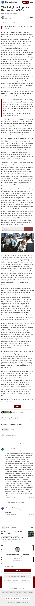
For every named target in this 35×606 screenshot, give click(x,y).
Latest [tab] (7, 527)
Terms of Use (25, 580)
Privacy (21, 592)
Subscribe (25, 2)
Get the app (25, 598)
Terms (25, 592)
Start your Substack (13, 598)
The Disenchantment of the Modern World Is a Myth (13, 533)
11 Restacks (20, 412)
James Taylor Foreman (11, 16)
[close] (30, 547)
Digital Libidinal (9, 449)
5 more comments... (6, 519)
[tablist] (8, 429)
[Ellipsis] (33, 449)
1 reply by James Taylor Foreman (15, 502)
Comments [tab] (5, 429)
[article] (17, 537)
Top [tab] (3, 527)
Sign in (31, 2)
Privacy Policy (17, 583)
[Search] (32, 527)
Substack (9, 602)
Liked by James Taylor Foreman (13, 451)
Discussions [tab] (14, 527)
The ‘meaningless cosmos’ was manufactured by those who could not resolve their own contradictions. (12, 536)
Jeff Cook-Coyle (9, 508)
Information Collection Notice (20, 582)
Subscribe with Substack (18, 576)
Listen (31, 17)
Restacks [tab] (12, 429)
